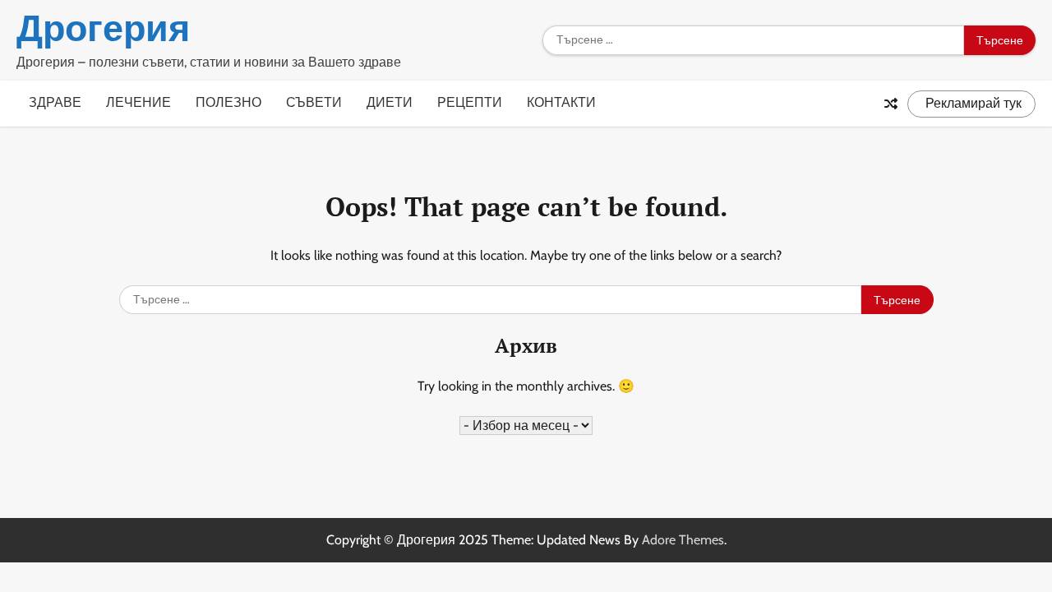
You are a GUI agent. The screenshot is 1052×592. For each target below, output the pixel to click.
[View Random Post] (891, 103)
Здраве (55, 102)
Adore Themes (683, 540)
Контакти (561, 102)
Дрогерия (103, 28)
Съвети (314, 102)
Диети (390, 102)
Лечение (138, 102)
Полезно (228, 102)
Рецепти (469, 102)
